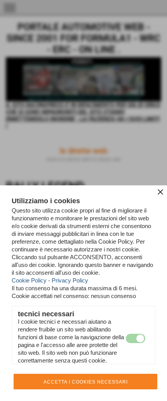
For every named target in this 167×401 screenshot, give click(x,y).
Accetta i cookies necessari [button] (85, 382)
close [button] (160, 192)
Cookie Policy (29, 280)
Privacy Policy (70, 280)
